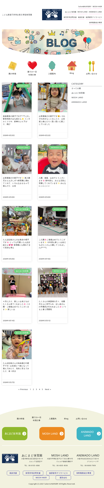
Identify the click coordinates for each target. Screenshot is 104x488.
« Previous (23, 389)
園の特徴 (12, 73)
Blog (72, 73)
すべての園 (76, 88)
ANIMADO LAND (79, 102)
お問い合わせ (91, 73)
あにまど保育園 (78, 93)
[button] (84, 6)
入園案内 (52, 73)
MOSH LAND (77, 97)
